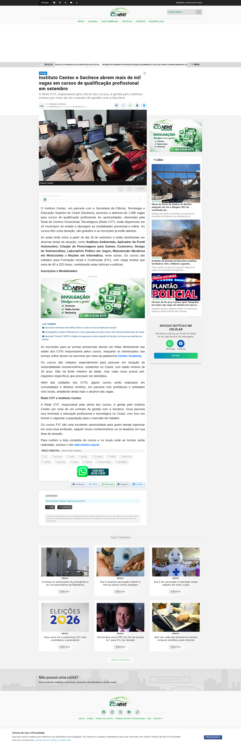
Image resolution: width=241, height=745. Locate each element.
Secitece (61, 462)
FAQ (149, 719)
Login (51, 507)
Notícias (128, 21)
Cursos (88, 462)
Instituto (127, 457)
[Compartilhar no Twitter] (123, 105)
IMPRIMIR (141, 189)
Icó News (98, 457)
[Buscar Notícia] (199, 12)
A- (121, 189)
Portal (112, 457)
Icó (45, 457)
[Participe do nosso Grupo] (93, 472)
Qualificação (104, 462)
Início (82, 21)
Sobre (90, 719)
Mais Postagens (120, 660)
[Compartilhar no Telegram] (137, 105)
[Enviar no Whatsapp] (130, 105)
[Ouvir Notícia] (45, 200)
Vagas (75, 462)
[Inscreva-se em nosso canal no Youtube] (129, 712)
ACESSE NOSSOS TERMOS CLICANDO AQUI (53, 740)
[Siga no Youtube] (71, 3)
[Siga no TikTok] (77, 3)
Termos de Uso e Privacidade (130, 719)
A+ (129, 189)
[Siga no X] (66, 3)
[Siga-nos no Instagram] (112, 712)
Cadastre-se (66, 507)
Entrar (46, 3)
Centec (47, 462)
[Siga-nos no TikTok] (137, 712)
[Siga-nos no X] (120, 712)
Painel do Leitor (104, 719)
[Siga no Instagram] (60, 3)
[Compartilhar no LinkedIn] (144, 105)
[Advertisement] (120, 43)
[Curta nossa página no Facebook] (104, 712)
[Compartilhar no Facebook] (116, 105)
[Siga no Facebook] (54, 3)
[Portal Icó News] (120, 12)
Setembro (122, 462)
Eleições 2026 (156, 21)
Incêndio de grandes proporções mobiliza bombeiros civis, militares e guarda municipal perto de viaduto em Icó (146, 65)
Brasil (84, 457)
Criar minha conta (169, 680)
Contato (141, 21)
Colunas (94, 21)
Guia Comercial (110, 21)
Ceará (71, 457)
